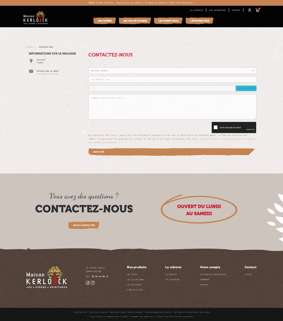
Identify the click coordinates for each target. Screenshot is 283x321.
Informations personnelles (213, 274)
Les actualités (217, 10)
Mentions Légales (135, 312)
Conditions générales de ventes (158, 312)
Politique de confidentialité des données (192, 312)
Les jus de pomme (135, 20)
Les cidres (105, 20)
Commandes (204, 279)
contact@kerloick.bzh (47, 74)
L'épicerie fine (199, 20)
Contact (236, 10)
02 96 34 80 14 (100, 276)
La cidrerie (196, 10)
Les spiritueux (168, 20)
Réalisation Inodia (118, 312)
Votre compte (210, 267)
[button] (84, 225)
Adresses (204, 285)
